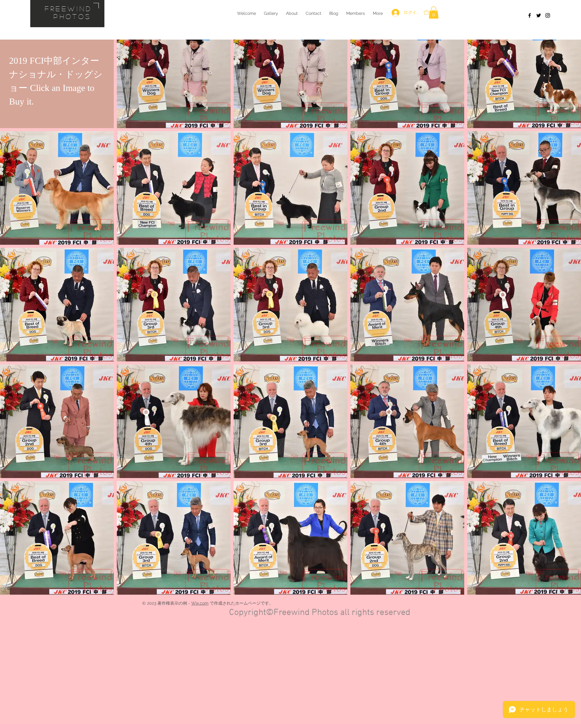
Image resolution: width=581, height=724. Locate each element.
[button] (433, 12)
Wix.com (199, 603)
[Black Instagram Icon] (548, 15)
